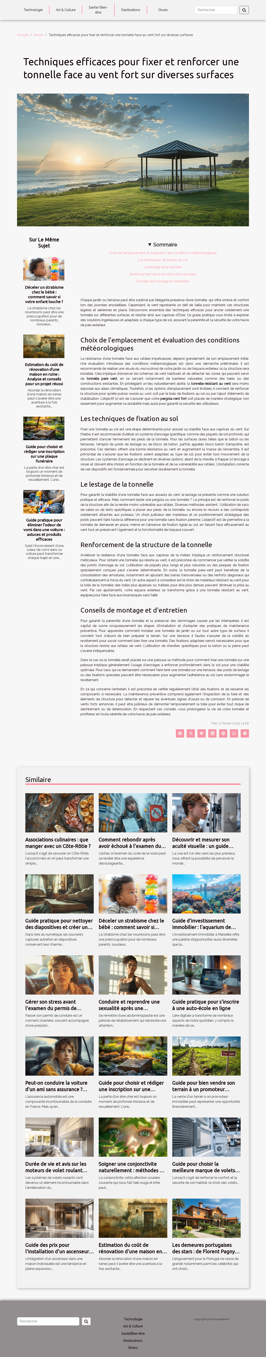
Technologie (33, 10)
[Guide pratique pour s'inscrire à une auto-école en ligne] (206, 975)
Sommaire (165, 245)
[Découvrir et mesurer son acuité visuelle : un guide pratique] (206, 812)
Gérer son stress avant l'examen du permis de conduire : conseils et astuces (58, 1008)
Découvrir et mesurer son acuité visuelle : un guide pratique (201, 846)
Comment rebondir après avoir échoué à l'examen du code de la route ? (130, 846)
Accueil (22, 35)
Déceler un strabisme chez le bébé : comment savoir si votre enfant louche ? (44, 294)
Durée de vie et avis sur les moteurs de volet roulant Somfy (55, 1170)
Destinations (130, 10)
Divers (163, 10)
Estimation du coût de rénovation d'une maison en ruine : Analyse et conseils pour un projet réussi (44, 374)
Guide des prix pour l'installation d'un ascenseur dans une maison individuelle (58, 1251)
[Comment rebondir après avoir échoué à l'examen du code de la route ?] (133, 812)
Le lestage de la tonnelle (163, 267)
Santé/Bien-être (98, 9)
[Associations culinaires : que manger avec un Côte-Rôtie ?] (59, 812)
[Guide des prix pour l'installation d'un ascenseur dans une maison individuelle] (59, 1218)
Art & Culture (65, 10)
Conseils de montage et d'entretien (162, 281)
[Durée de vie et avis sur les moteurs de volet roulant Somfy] (59, 1137)
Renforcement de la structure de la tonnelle (162, 274)
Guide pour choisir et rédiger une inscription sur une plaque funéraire (44, 453)
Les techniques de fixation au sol (163, 260)
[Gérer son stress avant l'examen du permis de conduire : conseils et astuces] (59, 975)
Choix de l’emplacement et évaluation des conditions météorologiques (163, 253)
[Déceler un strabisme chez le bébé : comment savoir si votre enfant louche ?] (43, 269)
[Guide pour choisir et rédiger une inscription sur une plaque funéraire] (43, 428)
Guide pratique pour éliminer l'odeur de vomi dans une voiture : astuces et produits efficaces (44, 529)
